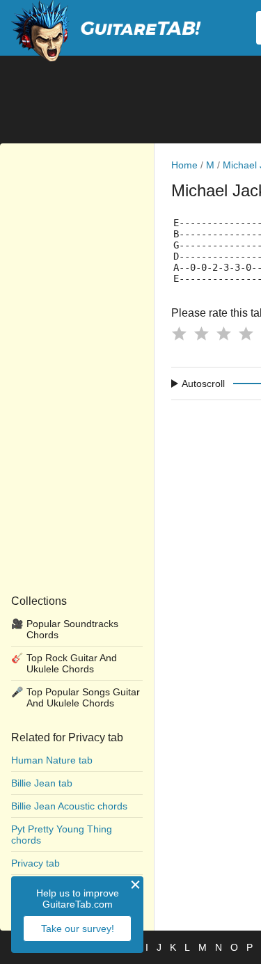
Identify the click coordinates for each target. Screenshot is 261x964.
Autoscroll (203, 383)
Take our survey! (77, 928)
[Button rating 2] (201, 333)
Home (184, 165)
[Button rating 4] (246, 333)
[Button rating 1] (179, 333)
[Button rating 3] (223, 333)
